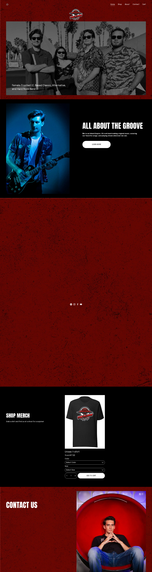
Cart (144, 4)
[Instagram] (74, 304)
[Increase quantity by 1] (75, 476)
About (127, 4)
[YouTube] (81, 304)
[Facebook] (78, 304)
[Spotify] (71, 304)
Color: (67, 459)
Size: (66, 466)
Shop (120, 4)
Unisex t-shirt (72, 452)
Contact (136, 4)
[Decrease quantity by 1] (67, 476)
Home (112, 4)
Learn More (96, 144)
